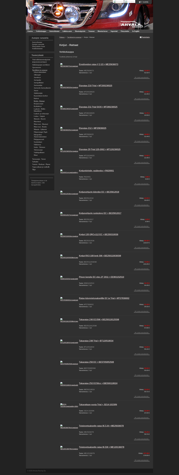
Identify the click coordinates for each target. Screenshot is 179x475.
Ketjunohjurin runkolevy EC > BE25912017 (100, 213)
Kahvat (36, 98)
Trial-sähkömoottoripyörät (41, 60)
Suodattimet (38, 142)
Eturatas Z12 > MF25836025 (92, 128)
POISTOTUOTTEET (39, 62)
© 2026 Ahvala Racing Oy (36, 471)
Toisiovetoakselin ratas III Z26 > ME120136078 (101, 447)
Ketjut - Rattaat (39, 101)
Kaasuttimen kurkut (41, 96)
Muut (36, 155)
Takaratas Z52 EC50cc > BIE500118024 (98, 383)
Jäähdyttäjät (38, 93)
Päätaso (62, 37)
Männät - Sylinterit (40, 129)
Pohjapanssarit (39, 139)
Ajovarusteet (36, 67)
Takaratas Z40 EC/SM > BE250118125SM (99, 319)
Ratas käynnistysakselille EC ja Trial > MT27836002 (104, 298)
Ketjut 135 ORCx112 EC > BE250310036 (98, 234)
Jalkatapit (37, 75)
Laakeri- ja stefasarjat (41, 114)
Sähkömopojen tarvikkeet (41, 65)
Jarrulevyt (37, 77)
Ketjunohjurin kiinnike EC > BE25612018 (99, 192)
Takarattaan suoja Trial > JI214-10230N (98, 404)
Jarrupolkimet (39, 83)
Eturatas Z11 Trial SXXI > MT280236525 (98, 107)
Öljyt (34, 169)
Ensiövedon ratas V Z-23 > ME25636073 (98, 64)
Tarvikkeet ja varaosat (39, 70)
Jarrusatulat (38, 85)
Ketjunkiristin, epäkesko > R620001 (96, 171)
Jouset (36, 90)
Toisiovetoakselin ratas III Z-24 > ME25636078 (101, 426)
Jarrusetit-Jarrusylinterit (42, 88)
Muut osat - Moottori (41, 124)
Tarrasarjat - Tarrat (39, 159)
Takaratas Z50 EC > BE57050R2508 (96, 362)
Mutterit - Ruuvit (39, 119)
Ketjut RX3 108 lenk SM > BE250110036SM (100, 256)
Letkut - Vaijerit (39, 116)
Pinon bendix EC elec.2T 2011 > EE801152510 (101, 277)
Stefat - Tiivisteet (39, 147)
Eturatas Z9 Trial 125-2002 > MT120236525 (99, 149)
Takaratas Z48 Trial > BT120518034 (96, 341)
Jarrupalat (37, 80)
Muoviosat (37, 121)
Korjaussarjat (38, 104)
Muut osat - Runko (40, 127)
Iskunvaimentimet (40, 72)
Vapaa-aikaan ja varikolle (41, 167)
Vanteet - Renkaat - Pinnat (41, 164)
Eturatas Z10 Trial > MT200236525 (95, 86)
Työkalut (35, 162)
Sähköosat (37, 145)
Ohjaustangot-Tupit (40, 132)
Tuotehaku (146, 37)
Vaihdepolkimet (39, 152)
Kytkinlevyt (38, 106)
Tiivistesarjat (38, 150)
